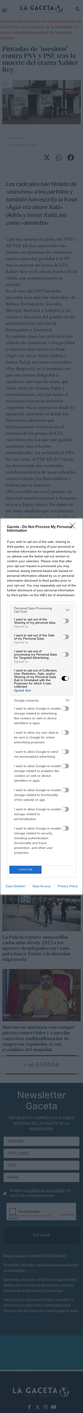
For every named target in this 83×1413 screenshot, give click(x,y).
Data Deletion (15, 886)
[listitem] (41, 610)
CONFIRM (26, 869)
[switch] (65, 621)
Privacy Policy (68, 886)
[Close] (74, 527)
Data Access (41, 886)
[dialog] (41, 706)
